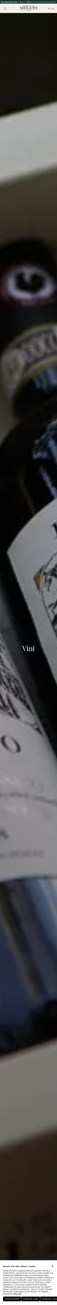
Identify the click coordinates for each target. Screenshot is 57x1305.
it (49, 8)
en (53, 8)
